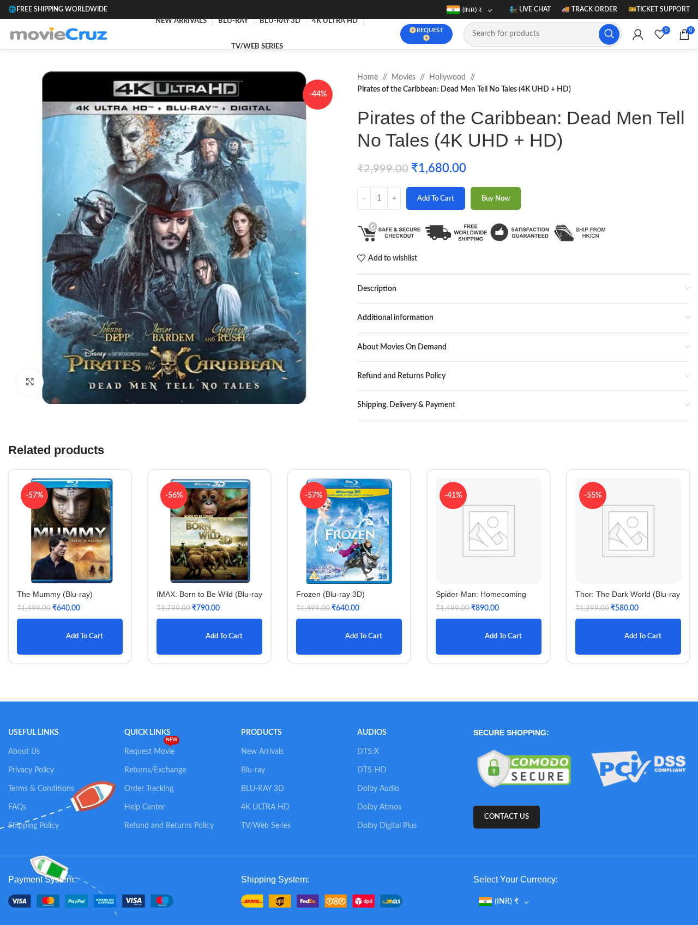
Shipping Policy (33, 826)
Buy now (496, 198)
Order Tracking (148, 789)
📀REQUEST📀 (426, 33)
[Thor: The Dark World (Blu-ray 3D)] (628, 531)
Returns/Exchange (155, 770)
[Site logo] (61, 34)
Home (367, 77)
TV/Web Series (266, 826)
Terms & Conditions (41, 789)
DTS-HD (372, 770)
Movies (404, 77)
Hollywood (447, 77)
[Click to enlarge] (30, 382)
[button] (70, 637)
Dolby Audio (378, 789)
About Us (24, 751)
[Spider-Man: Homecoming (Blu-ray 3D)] (488, 531)
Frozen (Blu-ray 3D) (330, 594)
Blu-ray (253, 770)
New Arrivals (262, 751)
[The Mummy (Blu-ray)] (70, 531)
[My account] (638, 34)
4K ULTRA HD (265, 807)
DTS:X (368, 751)
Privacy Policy (31, 770)
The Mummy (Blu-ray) (55, 594)
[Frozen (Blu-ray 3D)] (349, 531)
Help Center (144, 807)
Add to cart (435, 198)
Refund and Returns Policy (169, 826)
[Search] (609, 34)
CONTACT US (506, 816)
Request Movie (150, 748)
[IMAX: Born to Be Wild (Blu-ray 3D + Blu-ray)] (209, 531)
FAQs (17, 807)
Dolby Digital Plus (387, 826)
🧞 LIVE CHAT (530, 9)
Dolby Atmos (379, 807)
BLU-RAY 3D (262, 789)
